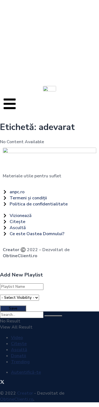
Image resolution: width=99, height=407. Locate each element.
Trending (20, 362)
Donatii (18, 356)
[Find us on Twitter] (2, 383)
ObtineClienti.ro (20, 256)
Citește (19, 344)
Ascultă (19, 350)
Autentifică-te (26, 372)
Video (17, 338)
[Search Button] (53, 315)
